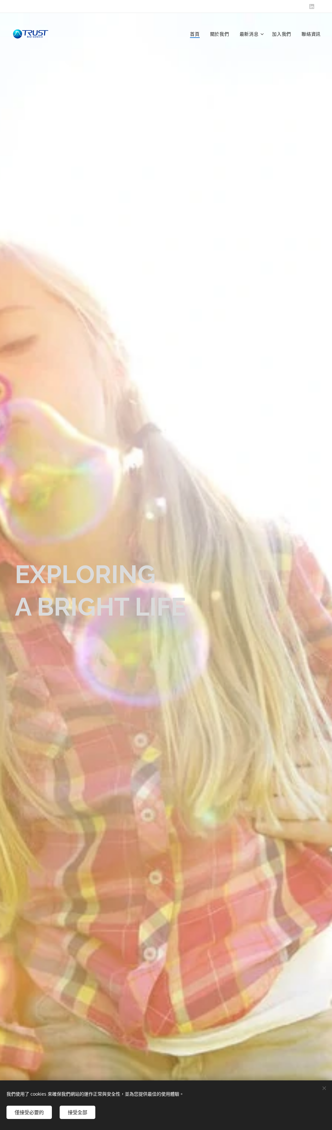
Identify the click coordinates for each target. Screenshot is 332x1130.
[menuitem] (196, 34)
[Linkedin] (312, 6)
